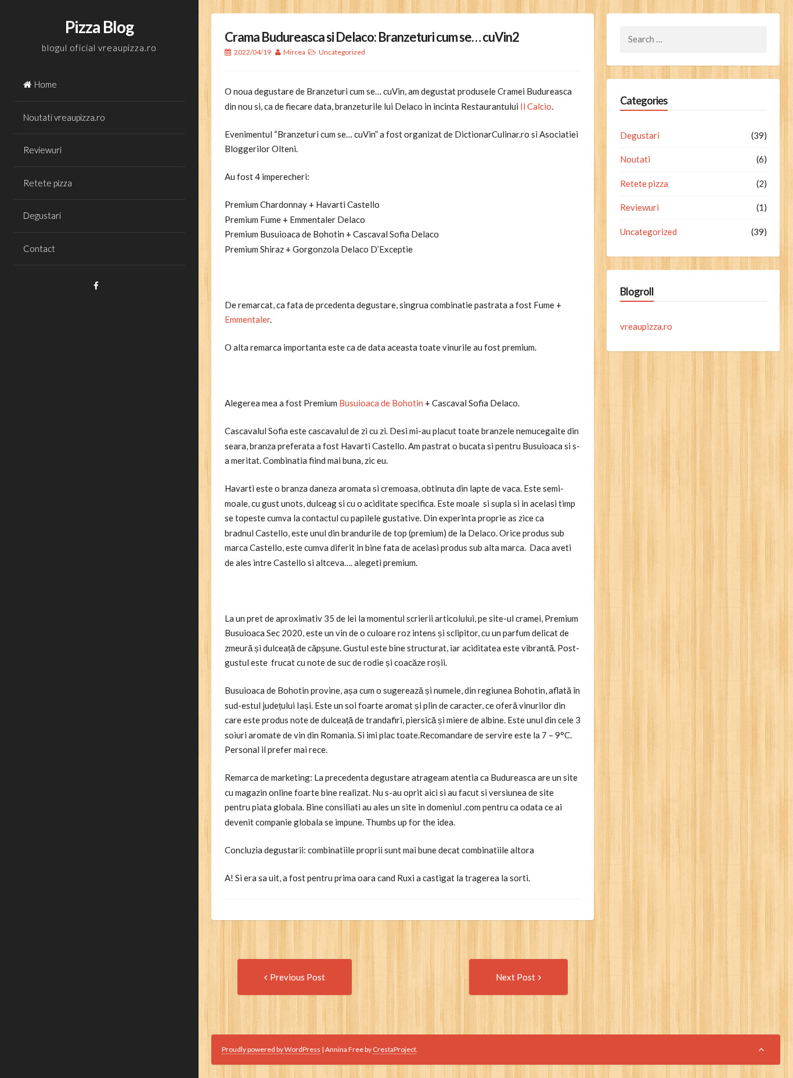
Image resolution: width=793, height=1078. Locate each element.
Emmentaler (247, 319)
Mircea (294, 52)
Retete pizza (47, 183)
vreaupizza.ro (646, 326)
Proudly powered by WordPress (271, 1049)
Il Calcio (536, 106)
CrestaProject (394, 1049)
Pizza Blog (99, 27)
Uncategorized (342, 52)
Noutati (635, 159)
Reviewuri (42, 150)
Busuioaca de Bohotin (381, 403)
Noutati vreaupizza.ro (64, 117)
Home (45, 84)
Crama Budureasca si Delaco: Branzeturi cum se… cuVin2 (372, 37)
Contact (39, 248)
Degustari (42, 215)
